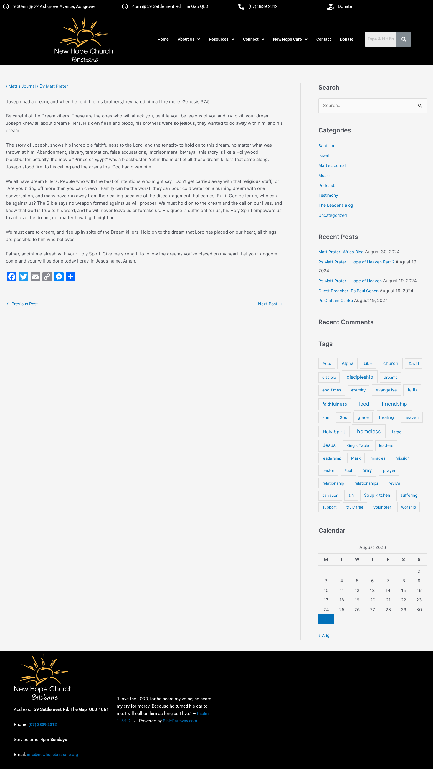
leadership (331, 458)
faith (412, 390)
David (414, 363)
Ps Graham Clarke (335, 300)
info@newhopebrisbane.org (52, 754)
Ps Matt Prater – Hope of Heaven (350, 280)
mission (403, 458)
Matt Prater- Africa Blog (341, 251)
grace (363, 417)
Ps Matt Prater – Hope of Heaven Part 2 (356, 261)
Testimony (328, 195)
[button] (188, 39)
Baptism (326, 145)
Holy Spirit (334, 431)
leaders (386, 445)
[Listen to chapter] (133, 721)
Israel (323, 155)
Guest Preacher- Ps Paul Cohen (348, 290)
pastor (328, 470)
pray (367, 470)
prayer (389, 470)
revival (395, 483)
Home (163, 39)
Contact (323, 39)
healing (386, 417)
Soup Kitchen (377, 495)
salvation (330, 495)
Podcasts (327, 185)
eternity (358, 390)
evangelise (386, 389)
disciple (329, 377)
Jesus (329, 445)
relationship (333, 483)
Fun (325, 417)
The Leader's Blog (335, 205)
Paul (348, 470)
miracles (378, 458)
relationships (366, 483)
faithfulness (335, 404)
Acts (327, 363)
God (343, 417)
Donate (346, 39)
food (363, 404)
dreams (390, 377)
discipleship (360, 377)
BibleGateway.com (180, 721)
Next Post (270, 303)
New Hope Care (287, 39)
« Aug (324, 635)
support (329, 507)
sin (351, 495)
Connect (251, 39)
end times (331, 390)
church (390, 363)
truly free (354, 507)
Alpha (347, 363)
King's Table (357, 445)
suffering (409, 495)
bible (368, 363)
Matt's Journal (22, 85)
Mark (356, 458)
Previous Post (22, 303)
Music (324, 175)
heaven (411, 417)
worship (408, 507)
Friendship (394, 404)
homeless (369, 431)
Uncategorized (332, 215)
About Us (186, 39)
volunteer (382, 507)
